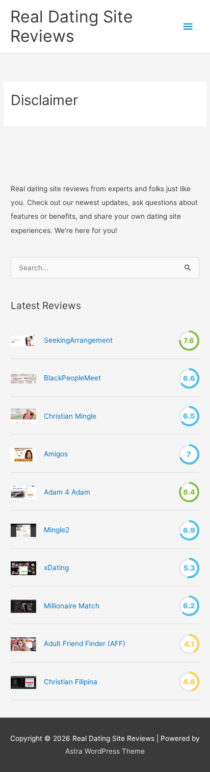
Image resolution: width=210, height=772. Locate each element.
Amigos (56, 454)
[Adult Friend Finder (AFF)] (23, 644)
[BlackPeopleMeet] (23, 378)
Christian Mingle (70, 416)
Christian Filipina (70, 682)
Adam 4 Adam (67, 492)
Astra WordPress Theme (105, 751)
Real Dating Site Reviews (71, 26)
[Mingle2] (23, 530)
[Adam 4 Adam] (23, 492)
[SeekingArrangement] (23, 340)
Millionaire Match (71, 606)
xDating (56, 567)
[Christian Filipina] (23, 682)
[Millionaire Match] (23, 606)
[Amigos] (23, 454)
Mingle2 (56, 530)
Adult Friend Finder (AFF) (84, 643)
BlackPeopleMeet (72, 378)
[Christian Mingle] (23, 416)
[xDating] (23, 568)
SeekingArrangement (78, 340)
